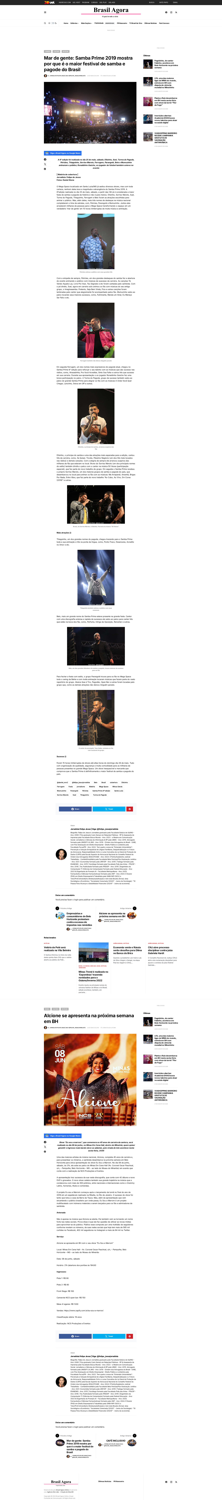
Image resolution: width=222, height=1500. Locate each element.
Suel (74, 795)
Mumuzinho (61, 791)
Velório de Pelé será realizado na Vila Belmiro (57, 949)
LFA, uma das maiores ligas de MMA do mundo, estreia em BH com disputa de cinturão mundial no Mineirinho (165, 83)
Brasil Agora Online (62, 1490)
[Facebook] (166, 12)
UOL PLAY (103, 2)
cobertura (113, 782)
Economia (86, 966)
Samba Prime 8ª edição (101, 791)
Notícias (65, 51)
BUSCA (151, 2)
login (76, 899)
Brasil (104, 782)
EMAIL (175, 2)
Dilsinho (125, 782)
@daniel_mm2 (62, 782)
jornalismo (81, 787)
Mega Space (103, 787)
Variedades (82, 967)
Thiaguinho (84, 795)
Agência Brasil (118, 943)
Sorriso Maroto (63, 795)
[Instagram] (171, 12)
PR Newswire (119, 1481)
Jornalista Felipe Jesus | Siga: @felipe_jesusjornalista (94, 829)
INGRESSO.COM (65, 2)
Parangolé (74, 791)
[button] (45, 12)
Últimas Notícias (104, 1481)
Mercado (93, 966)
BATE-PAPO (163, 2)
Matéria (92, 787)
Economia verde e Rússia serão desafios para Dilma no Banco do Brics (127, 950)
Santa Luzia (118, 791)
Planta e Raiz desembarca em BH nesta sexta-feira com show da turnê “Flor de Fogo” (165, 101)
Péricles (85, 791)
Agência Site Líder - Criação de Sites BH (60, 1492)
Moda (98, 966)
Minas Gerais (117, 787)
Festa (71, 787)
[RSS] (176, 12)
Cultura (56, 51)
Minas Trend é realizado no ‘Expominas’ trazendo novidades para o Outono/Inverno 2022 (93, 976)
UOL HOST (76, 2)
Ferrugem (60, 787)
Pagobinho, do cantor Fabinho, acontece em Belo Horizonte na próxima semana (166, 64)
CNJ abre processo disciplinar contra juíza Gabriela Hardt (160, 950)
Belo (95, 782)
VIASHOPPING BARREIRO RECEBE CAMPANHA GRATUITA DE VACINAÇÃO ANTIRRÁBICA (165, 138)
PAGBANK (85, 2)
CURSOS (94, 2)
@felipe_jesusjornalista (81, 782)
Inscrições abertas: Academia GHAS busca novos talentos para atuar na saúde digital (165, 119)
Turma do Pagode (100, 795)
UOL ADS (112, 2)
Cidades (47, 51)
